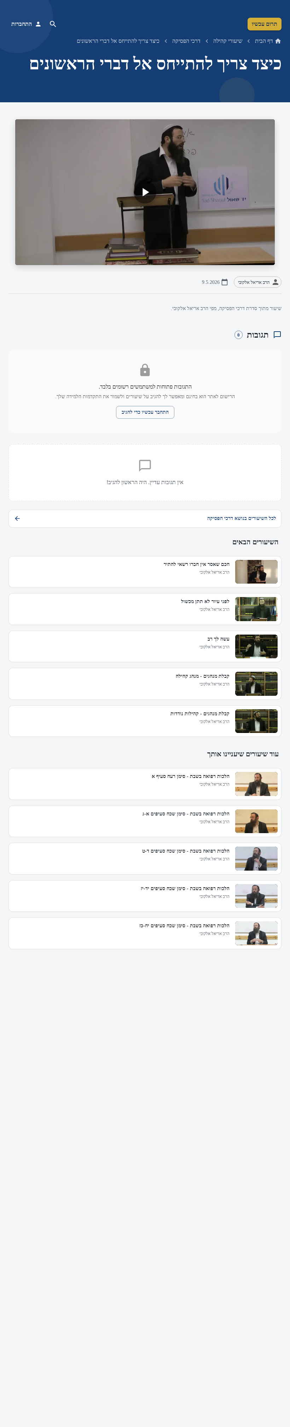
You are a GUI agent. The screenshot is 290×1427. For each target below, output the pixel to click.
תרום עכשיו (264, 24)
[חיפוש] (53, 24)
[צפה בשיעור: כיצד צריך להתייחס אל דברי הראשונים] (144, 192)
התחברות (21, 24)
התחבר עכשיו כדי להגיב (145, 412)
